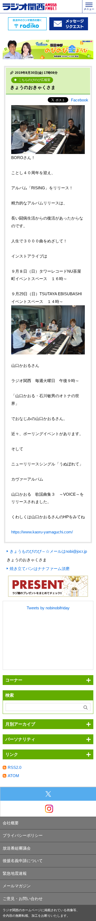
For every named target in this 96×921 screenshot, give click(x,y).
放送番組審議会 (17, 848)
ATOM (13, 775)
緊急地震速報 (15, 873)
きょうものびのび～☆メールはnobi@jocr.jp (48, 551)
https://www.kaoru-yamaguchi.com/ (42, 532)
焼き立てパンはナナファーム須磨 (40, 568)
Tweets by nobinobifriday (48, 608)
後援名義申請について (23, 860)
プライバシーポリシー (23, 835)
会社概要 (11, 823)
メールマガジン (17, 886)
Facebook (79, 100)
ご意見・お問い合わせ (23, 898)
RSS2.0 (14, 767)
